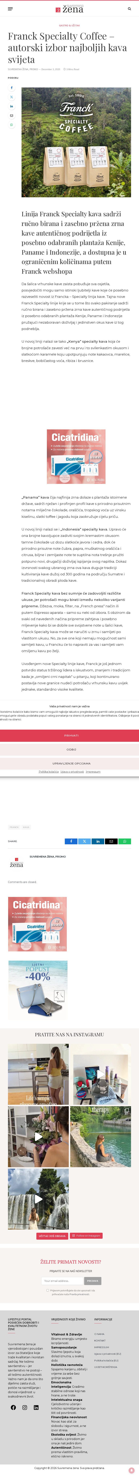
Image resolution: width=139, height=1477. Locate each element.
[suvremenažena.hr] (69, 9)
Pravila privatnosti (79, 1294)
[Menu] (10, 9)
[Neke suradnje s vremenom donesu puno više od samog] (38, 1136)
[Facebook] (11, 87)
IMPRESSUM (101, 1347)
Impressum (93, 771)
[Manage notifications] (131, 1470)
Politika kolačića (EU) (106, 1360)
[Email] (11, 115)
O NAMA (99, 1334)
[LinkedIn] (11, 106)
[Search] (129, 9)
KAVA (26, 827)
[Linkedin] (36, 1407)
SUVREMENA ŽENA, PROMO (23, 69)
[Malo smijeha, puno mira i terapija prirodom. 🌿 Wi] (100, 1136)
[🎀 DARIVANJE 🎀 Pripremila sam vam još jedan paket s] (100, 1074)
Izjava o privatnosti (72, 771)
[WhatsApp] (11, 124)
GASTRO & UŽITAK (69, 25)
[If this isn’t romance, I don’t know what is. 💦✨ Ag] (38, 1199)
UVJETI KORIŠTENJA (105, 1367)
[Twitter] (11, 97)
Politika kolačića (49, 771)
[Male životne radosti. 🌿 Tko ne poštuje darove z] (38, 1074)
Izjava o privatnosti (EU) (107, 1353)
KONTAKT (100, 1340)
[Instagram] (24, 1407)
